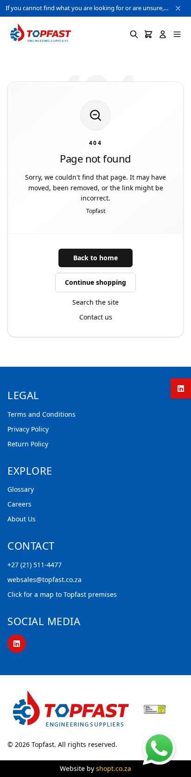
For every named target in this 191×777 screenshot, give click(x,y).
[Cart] (148, 34)
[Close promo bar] (178, 8)
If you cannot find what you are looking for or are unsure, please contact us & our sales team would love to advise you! (87, 8)
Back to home (95, 257)
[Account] (162, 34)
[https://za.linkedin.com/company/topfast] (16, 643)
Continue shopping (95, 282)
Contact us (95, 317)
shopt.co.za (113, 768)
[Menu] (177, 34)
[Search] (133, 34)
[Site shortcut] (159, 748)
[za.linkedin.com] (181, 388)
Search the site (95, 302)
